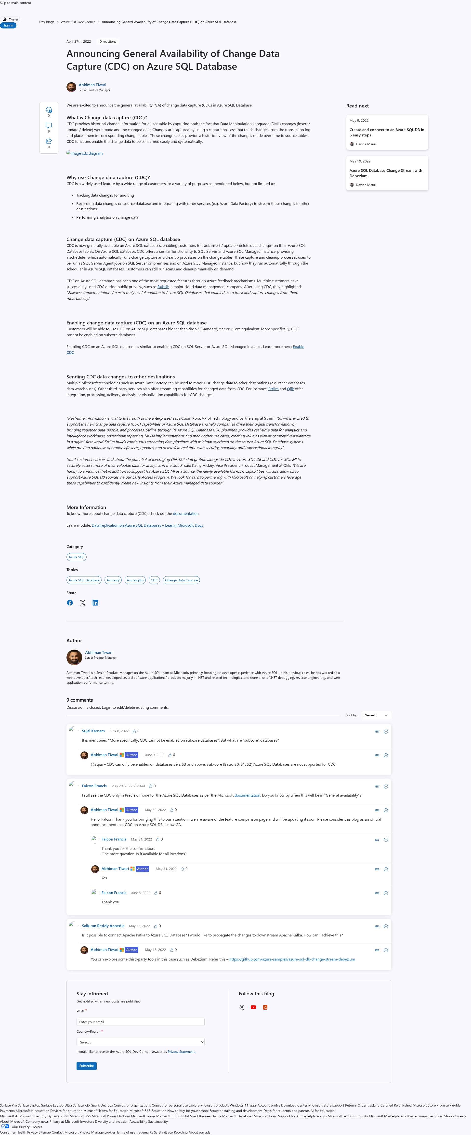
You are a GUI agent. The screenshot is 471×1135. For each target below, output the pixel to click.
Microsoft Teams (143, 1116)
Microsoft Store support (326, 1105)
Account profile (269, 1105)
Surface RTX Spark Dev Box (93, 1105)
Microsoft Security (32, 1116)
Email (82, 1010)
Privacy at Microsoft (64, 1121)
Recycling (181, 1132)
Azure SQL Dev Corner (78, 21)
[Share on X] (82, 603)
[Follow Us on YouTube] (253, 1009)
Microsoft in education (32, 1110)
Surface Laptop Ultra (56, 1105)
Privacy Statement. (182, 1051)
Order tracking (368, 1105)
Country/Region (90, 1031)
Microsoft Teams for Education (106, 1110)
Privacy (85, 1132)
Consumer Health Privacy (19, 1132)
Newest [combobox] (370, 715)
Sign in (8, 25)
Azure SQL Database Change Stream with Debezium (386, 173)
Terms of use (126, 1132)
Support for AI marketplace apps (302, 1116)
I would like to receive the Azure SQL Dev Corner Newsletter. (136, 1051)
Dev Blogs (46, 21)
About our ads (199, 1132)
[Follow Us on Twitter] (242, 1009)
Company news (37, 1121)
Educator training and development (235, 1110)
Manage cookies (103, 1132)
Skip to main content (15, 2)
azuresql (113, 580)
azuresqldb (135, 580)
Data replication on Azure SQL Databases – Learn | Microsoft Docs (147, 525)
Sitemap (45, 1132)
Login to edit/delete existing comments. (135, 707)
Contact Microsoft (65, 1132)
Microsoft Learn (265, 1116)
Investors (87, 1121)
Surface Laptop (29, 1105)
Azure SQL (76, 557)
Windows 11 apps (243, 1105)
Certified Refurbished (396, 1105)
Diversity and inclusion (112, 1121)
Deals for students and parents (286, 1110)
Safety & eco (163, 1132)
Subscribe (86, 1065)
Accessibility (138, 1121)
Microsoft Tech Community (348, 1116)
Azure (217, 1116)
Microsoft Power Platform (111, 1116)
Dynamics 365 (58, 1116)
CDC (154, 580)
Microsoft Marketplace (386, 1116)
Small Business (201, 1116)
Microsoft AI (9, 1116)
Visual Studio (444, 1116)
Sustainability (158, 1121)
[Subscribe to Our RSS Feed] (265, 1009)
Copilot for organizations (132, 1105)
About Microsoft (12, 1121)
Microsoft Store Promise (431, 1105)
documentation (186, 513)
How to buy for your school (188, 1110)
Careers (460, 1116)
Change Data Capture (181, 580)
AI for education (323, 1110)
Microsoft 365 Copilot (172, 1116)
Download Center (294, 1105)
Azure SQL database (84, 580)
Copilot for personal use (170, 1105)
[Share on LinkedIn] (95, 603)
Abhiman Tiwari (92, 84)
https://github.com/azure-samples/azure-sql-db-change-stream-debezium (292, 958)
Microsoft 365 (80, 1116)
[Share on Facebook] (69, 603)
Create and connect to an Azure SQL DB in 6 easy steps (387, 132)
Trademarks (144, 1132)
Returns (351, 1105)
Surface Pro (8, 1105)
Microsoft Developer (237, 1116)
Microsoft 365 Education (148, 1110)
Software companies (418, 1116)
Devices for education (66, 1110)
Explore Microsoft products (209, 1105)
